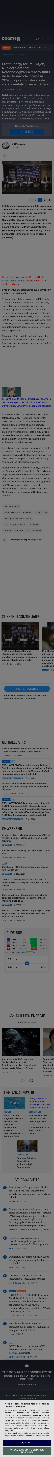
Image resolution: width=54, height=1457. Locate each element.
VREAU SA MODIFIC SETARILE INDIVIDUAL (27, 1451)
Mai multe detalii (21, 1430)
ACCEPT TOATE (27, 1442)
